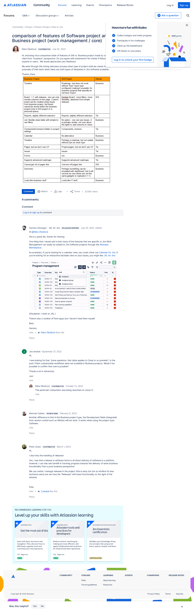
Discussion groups (46, 15)
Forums (62, 5)
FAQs (83, 580)
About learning (109, 580)
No (42, 606)
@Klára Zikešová (40, 231)
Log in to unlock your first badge (133, 59)
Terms (168, 594)
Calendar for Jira (107, 252)
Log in (170, 5)
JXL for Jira (109, 255)
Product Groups (42, 27)
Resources (107, 585)
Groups (28, 27)
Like (31, 332)
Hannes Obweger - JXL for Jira (44, 228)
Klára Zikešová (29, 49)
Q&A (25, 15)
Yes (35, 606)
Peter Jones (35, 446)
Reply (32, 338)
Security (179, 594)
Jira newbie (34, 351)
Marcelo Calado (37, 413)
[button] (67, 131)
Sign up (184, 5)
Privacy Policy (153, 594)
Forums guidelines (89, 585)
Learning (77, 5)
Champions (105, 5)
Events (90, 5)
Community (41, 5)
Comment (28, 191)
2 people (45, 491)
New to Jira (57, 27)
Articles (69, 15)
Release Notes (125, 5)
